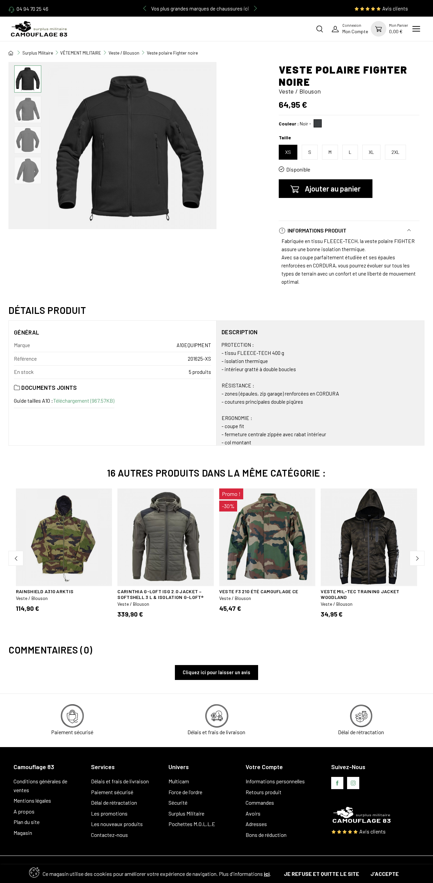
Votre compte (264, 766)
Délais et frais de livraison (120, 781)
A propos (24, 811)
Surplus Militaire (186, 813)
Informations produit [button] (316, 230)
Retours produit (263, 792)
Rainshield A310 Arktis (44, 591)
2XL (395, 152)
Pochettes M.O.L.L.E (191, 824)
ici (267, 873)
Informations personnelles (275, 781)
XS (288, 152)
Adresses (256, 824)
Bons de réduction (266, 834)
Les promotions (109, 813)
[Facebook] (337, 783)
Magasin (23, 832)
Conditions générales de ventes (40, 785)
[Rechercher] (319, 29)
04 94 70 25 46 (32, 9)
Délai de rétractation (114, 802)
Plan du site (27, 822)
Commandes (260, 802)
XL (371, 152)
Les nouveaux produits (117, 824)
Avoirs (253, 813)
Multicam (178, 781)
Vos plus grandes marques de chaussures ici (200, 8)
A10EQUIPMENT (194, 345)
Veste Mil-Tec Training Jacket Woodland (360, 594)
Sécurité (177, 802)
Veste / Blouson (32, 598)
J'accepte (384, 873)
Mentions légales (32, 800)
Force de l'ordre (185, 792)
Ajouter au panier (333, 188)
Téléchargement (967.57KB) (83, 400)
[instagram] (353, 783)
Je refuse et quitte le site (321, 873)
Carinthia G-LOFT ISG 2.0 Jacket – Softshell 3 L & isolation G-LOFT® (160, 594)
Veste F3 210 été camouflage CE (258, 591)
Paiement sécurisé (112, 792)
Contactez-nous (109, 834)
